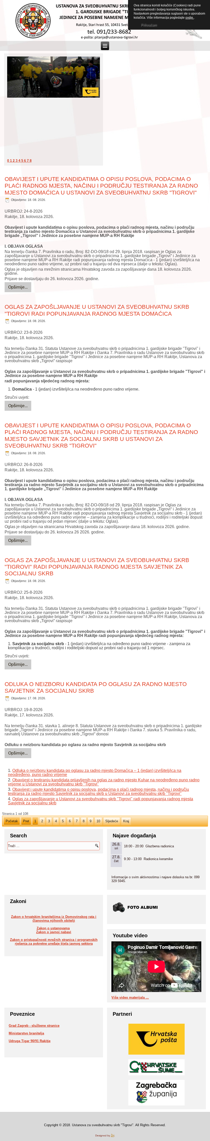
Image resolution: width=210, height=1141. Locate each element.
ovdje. (189, 17)
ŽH (112, 1135)
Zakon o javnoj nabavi (53, 932)
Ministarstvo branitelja (26, 1033)
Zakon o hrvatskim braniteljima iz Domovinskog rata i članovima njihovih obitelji (53, 918)
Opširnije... (18, 287)
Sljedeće (111, 821)
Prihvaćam (149, 25)
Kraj (126, 821)
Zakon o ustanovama (53, 928)
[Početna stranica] (33, 21)
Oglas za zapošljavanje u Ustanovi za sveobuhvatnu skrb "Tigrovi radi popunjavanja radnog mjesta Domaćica (97, 310)
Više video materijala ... (130, 997)
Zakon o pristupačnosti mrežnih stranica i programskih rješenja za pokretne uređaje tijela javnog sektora (54, 941)
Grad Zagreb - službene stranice (34, 1026)
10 (98, 821)
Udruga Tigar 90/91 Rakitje (29, 1041)
